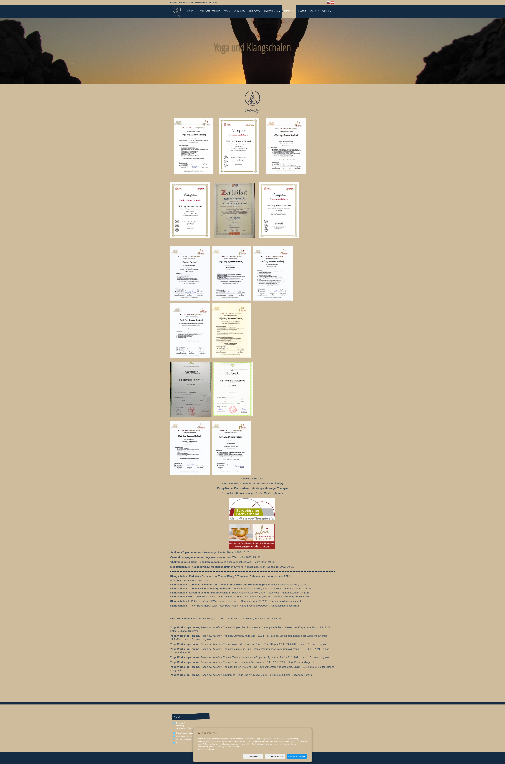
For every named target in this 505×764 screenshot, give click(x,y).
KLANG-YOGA (254, 11)
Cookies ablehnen (275, 756)
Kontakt (302, 11)
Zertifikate (289, 11)
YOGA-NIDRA (239, 11)
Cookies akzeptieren (296, 756)
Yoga (226, 11)
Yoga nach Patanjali (320, 11)
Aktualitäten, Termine (209, 11)
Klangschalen (271, 11)
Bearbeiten (253, 756)
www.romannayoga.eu (185, 736)
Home (190, 11)
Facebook (180, 743)
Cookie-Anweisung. (206, 749)
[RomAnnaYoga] (176, 11)
